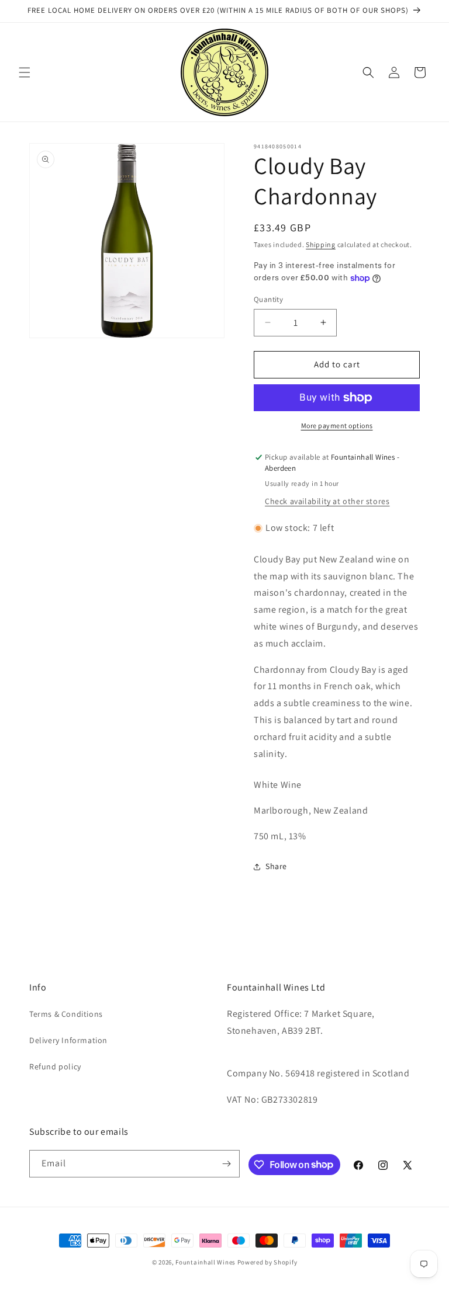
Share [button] (276, 866)
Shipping (321, 244)
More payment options (337, 425)
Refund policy (55, 1066)
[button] (24, 72)
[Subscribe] (226, 1163)
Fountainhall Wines (205, 1262)
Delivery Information (68, 1040)
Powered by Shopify (267, 1262)
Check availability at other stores (327, 501)
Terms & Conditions (66, 1014)
